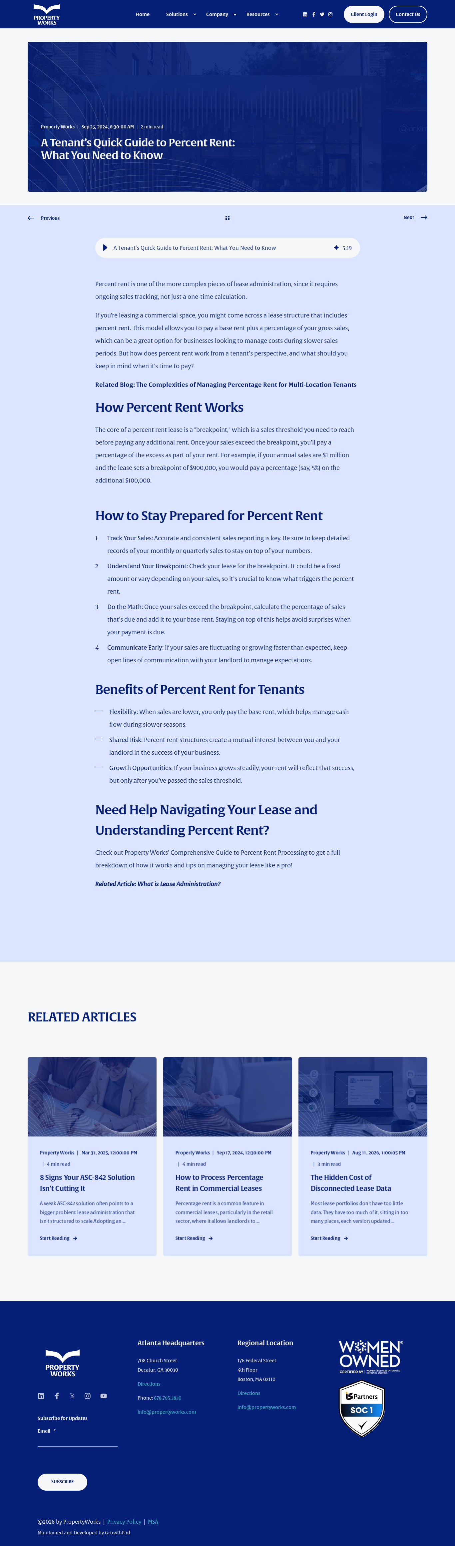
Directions (149, 1384)
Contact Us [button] (408, 14)
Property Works (58, 126)
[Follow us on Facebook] (57, 1396)
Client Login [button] (364, 14)
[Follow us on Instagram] (88, 1396)
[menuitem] (147, 14)
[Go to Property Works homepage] (63, 1363)
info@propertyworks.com (167, 1412)
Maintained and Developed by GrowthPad (84, 1532)
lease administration (262, 283)
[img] (336, 248)
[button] (105, 247)
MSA (153, 1522)
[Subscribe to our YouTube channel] (101, 1396)
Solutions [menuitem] (177, 14)
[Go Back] (227, 218)
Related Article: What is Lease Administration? (158, 883)
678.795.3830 (168, 1398)
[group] (227, 248)
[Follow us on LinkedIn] (43, 1396)
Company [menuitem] (217, 14)
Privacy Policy (124, 1522)
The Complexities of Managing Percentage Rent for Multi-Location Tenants (246, 384)
